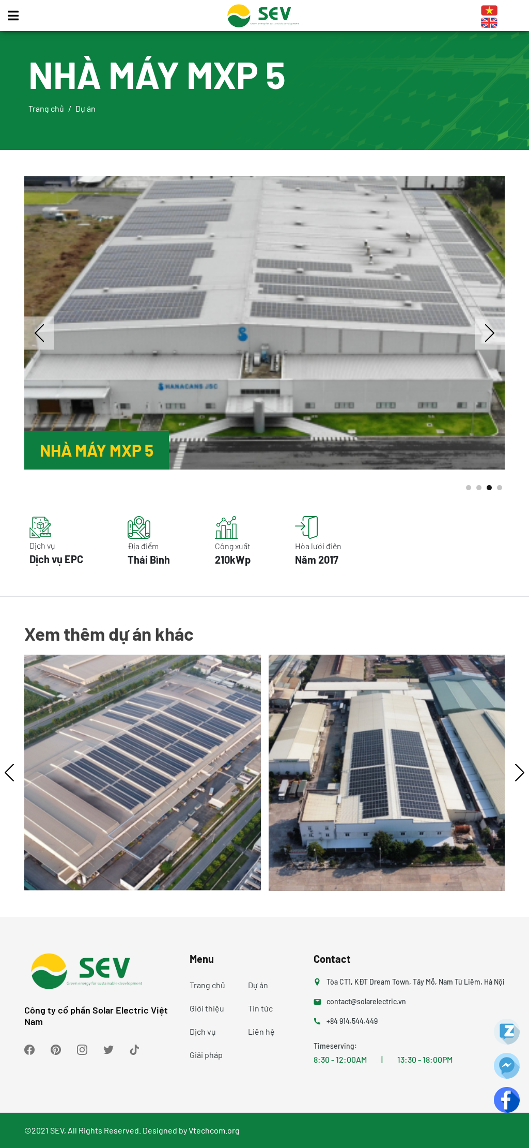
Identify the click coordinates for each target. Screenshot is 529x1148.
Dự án (258, 985)
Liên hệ (261, 1031)
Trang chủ (46, 108)
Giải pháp (206, 1055)
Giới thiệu (207, 1008)
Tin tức (260, 1008)
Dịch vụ (203, 1031)
